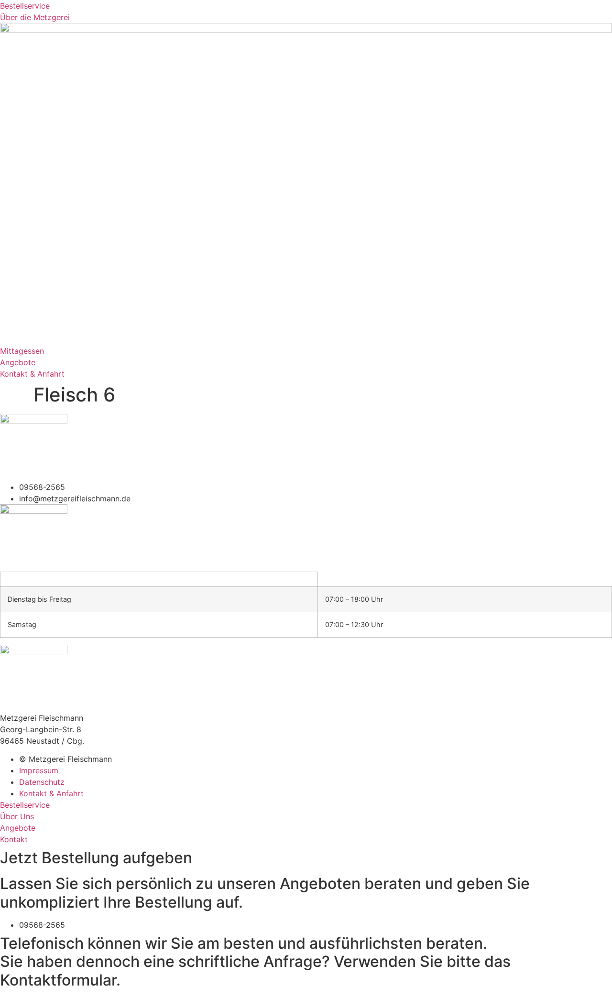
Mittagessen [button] (22, 351)
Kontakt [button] (14, 839)
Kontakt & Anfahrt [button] (32, 374)
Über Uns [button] (17, 816)
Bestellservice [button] (25, 6)
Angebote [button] (17, 362)
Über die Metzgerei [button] (35, 17)
